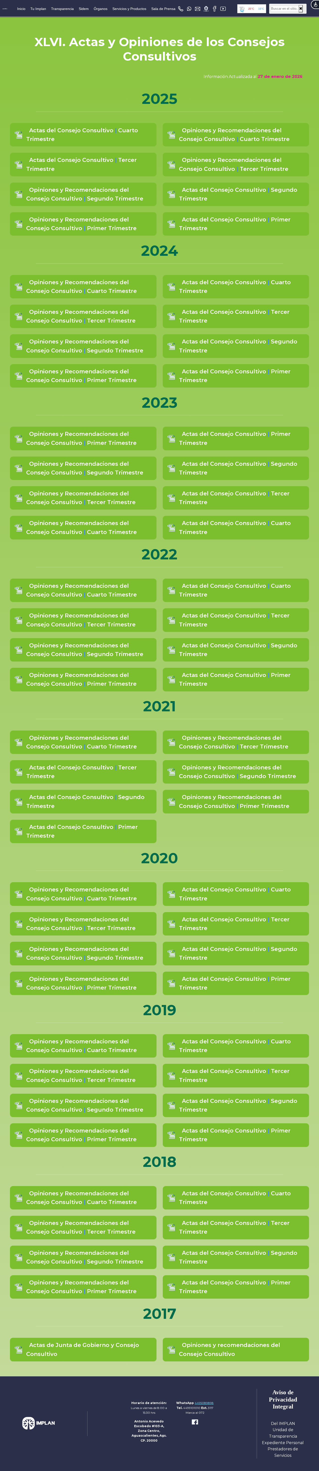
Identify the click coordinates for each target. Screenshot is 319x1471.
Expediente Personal (283, 1442)
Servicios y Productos (129, 9)
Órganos (100, 9)
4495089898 (204, 1403)
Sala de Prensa (163, 9)
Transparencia (62, 9)
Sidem (84, 9)
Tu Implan (38, 9)
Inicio (21, 9)
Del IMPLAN (283, 1423)
